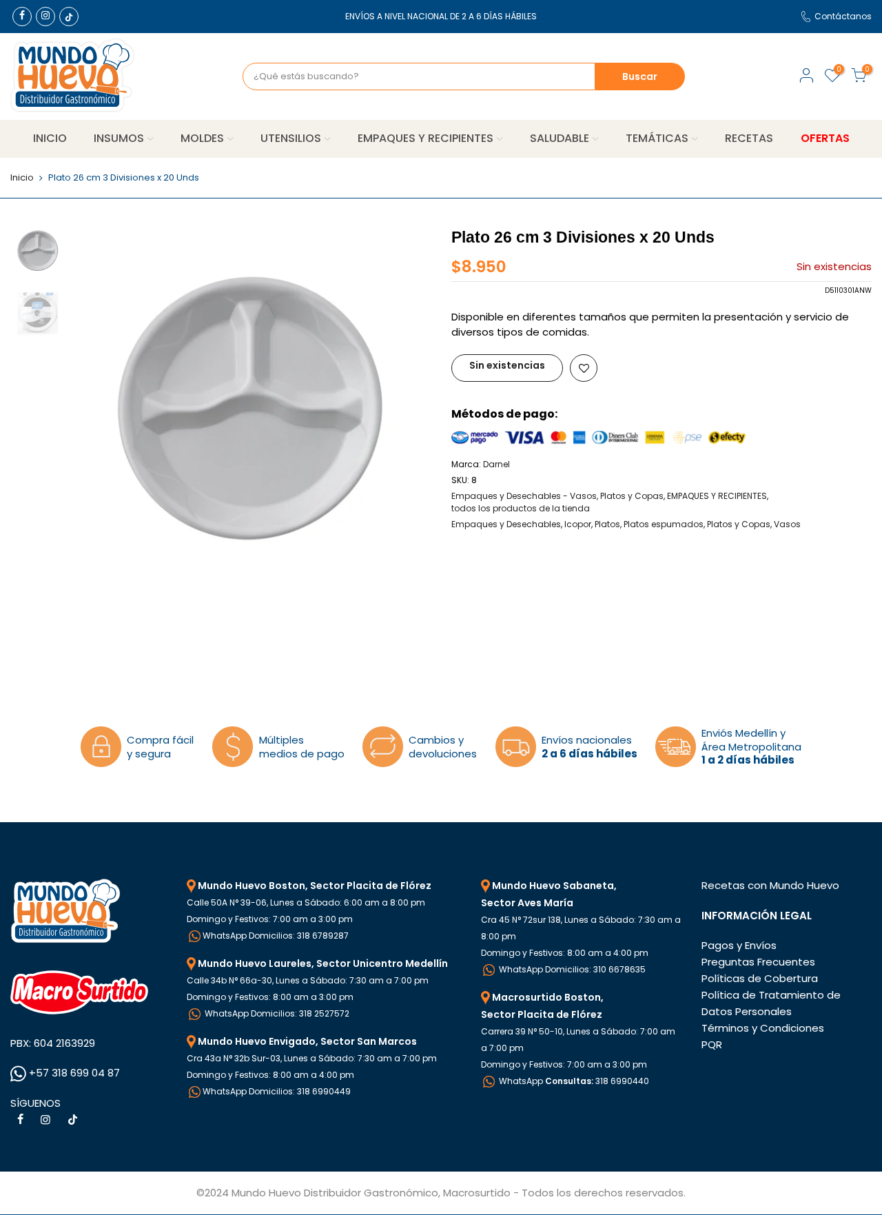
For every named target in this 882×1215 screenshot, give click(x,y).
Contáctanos (843, 16)
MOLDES (202, 138)
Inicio (22, 178)
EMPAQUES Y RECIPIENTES (425, 138)
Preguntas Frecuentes (758, 961)
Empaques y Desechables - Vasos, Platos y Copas (557, 496)
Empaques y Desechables (506, 524)
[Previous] (96, 405)
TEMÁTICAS (657, 138)
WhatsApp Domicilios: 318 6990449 (277, 1091)
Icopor (577, 524)
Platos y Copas (738, 524)
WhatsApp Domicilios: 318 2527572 (276, 1013)
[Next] (406, 405)
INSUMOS (119, 138)
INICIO (50, 138)
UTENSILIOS (290, 138)
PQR (711, 1044)
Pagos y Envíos (739, 945)
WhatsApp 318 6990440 (573, 1081)
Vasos (787, 524)
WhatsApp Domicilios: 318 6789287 (276, 935)
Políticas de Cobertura (759, 978)
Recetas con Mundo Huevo (770, 885)
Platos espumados (664, 524)
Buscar (639, 76)
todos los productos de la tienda (520, 508)
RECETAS (749, 138)
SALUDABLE (559, 138)
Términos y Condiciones (762, 1028)
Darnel (496, 464)
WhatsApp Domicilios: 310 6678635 (571, 969)
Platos (607, 524)
